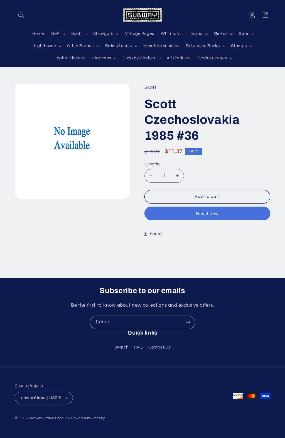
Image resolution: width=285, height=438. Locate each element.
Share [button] (156, 234)
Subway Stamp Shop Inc (49, 418)
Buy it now (207, 213)
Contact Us (159, 347)
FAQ (138, 347)
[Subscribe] (188, 322)
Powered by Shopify (88, 418)
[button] (21, 15)
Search (121, 347)
